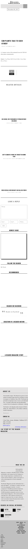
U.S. (25, 522)
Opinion (18, 531)
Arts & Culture (7, 158)
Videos (3, 46)
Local (21, 523)
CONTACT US (6, 416)
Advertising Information (20, 427)
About (23, 533)
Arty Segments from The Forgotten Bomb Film (14, 155)
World (12, 123)
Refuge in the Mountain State (14, 287)
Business (21, 526)
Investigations (21, 530)
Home (17, 522)
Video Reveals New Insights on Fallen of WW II (14, 190)
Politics (21, 529)
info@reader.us (6, 425)
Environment (21, 527)
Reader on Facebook (14, 306)
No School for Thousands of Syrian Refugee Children (14, 120)
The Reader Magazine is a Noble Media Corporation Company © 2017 (3, 540)
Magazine (23, 531)
